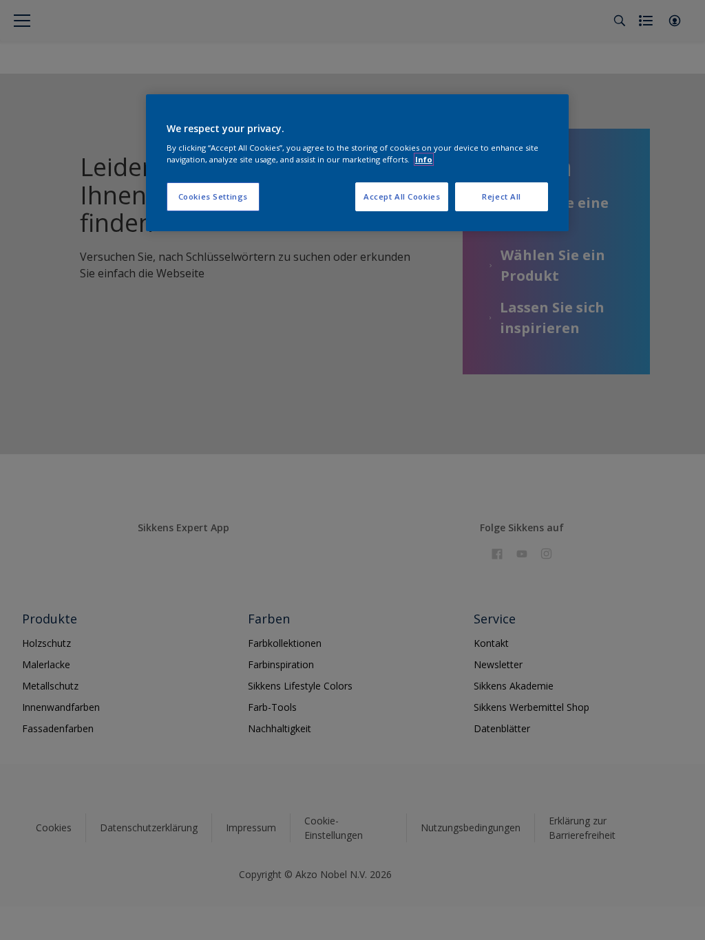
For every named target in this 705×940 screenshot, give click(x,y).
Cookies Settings (213, 196)
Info (423, 159)
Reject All (501, 196)
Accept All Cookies (402, 196)
